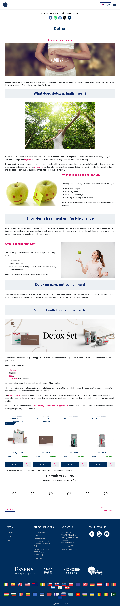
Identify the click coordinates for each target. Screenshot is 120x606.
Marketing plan (12, 536)
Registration (11, 533)
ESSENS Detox (14, 395)
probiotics (13, 378)
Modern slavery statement (39, 534)
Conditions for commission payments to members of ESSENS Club (43, 542)
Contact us (67, 527)
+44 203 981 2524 (68, 546)
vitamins (12, 370)
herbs (11, 376)
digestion (28, 159)
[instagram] (107, 534)
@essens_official (70, 480)
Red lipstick (107, 509)
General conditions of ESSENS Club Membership (42, 552)
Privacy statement (40, 558)
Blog (11, 509)
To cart (14, 464)
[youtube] (99, 534)
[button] (112, 439)
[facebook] (92, 534)
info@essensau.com (69, 550)
